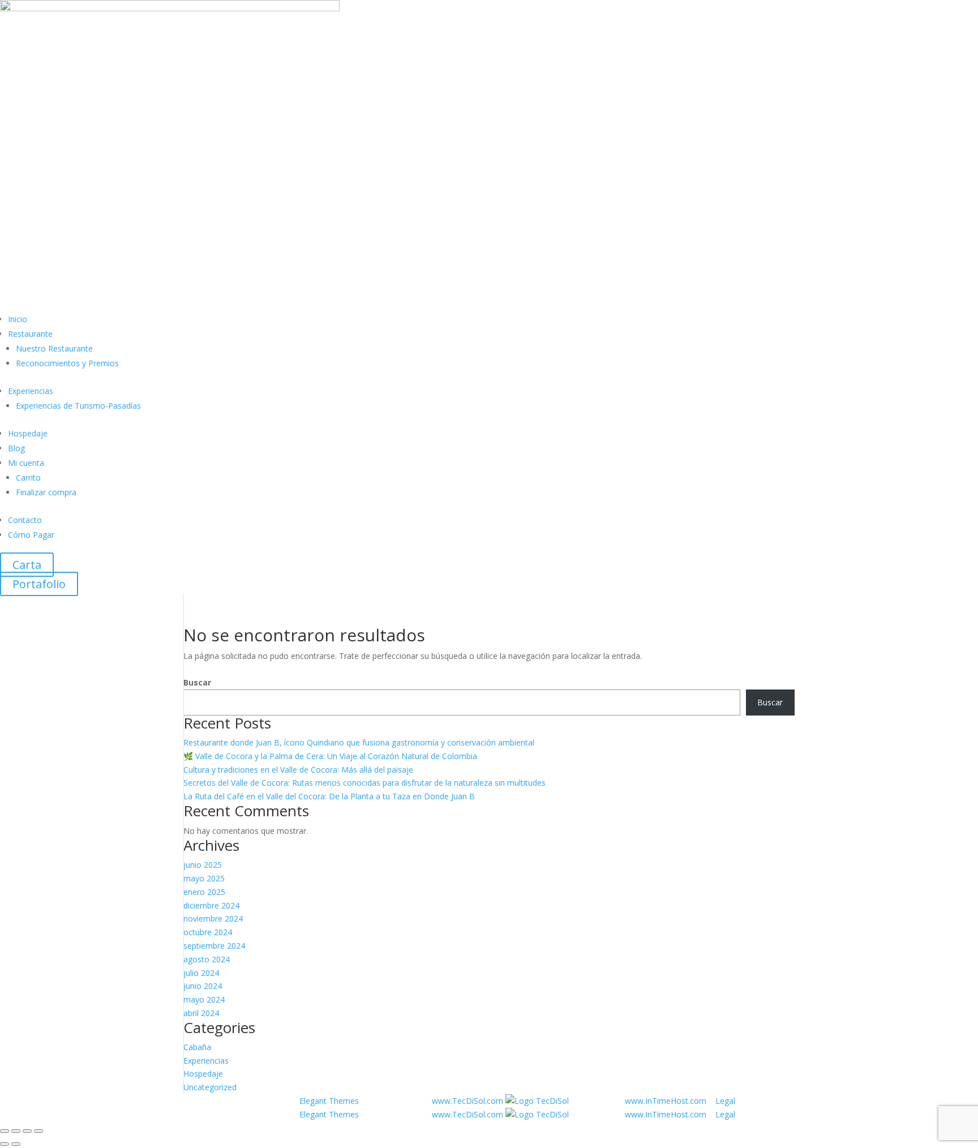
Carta (26, 564)
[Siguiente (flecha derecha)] (15, 1144)
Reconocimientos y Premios (67, 363)
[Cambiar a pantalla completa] (15, 1131)
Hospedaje (28, 433)
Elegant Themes (330, 1100)
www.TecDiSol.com (468, 1100)
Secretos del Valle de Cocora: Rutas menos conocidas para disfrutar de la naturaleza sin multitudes (364, 782)
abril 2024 (201, 1013)
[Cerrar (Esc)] (38, 1131)
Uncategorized (210, 1087)
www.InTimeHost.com (665, 1100)
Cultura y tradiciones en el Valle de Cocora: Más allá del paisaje (298, 769)
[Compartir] (27, 1131)
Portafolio (39, 584)
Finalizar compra (46, 492)
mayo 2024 (204, 999)
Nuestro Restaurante (54, 348)
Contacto (25, 520)
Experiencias (30, 390)
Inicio (17, 319)
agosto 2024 (206, 959)
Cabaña (197, 1047)
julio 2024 (201, 972)
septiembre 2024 (214, 945)
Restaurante (30, 333)
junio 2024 (202, 985)
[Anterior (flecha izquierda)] (4, 1144)
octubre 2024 (207, 932)
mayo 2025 (204, 878)
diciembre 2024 (211, 905)
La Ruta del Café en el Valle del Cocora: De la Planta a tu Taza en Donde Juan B (329, 796)
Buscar (197, 682)
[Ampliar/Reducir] (4, 1131)
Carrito (28, 477)
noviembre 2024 (213, 918)
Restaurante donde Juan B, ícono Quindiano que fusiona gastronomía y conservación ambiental (358, 742)
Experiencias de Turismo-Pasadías (78, 405)
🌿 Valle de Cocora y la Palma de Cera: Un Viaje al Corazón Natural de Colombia (330, 756)
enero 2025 (204, 891)
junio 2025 (202, 864)
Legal (725, 1100)
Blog (16, 448)
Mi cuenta (26, 462)
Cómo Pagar (31, 534)
